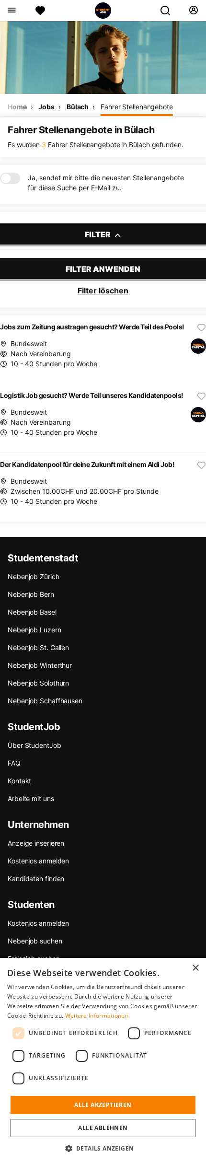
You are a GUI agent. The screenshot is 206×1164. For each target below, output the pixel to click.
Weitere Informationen (96, 1016)
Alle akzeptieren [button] (102, 1105)
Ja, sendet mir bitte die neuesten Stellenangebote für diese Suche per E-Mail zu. (106, 183)
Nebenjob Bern (31, 594)
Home (17, 107)
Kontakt (19, 781)
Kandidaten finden (36, 878)
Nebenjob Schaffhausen (45, 701)
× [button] (195, 968)
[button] (103, 1148)
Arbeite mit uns (31, 798)
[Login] (193, 10)
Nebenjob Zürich (33, 576)
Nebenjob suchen (35, 941)
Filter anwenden (103, 269)
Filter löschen (103, 290)
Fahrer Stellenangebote (137, 107)
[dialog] (103, 1061)
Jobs (46, 107)
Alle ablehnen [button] (102, 1128)
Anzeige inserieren (36, 843)
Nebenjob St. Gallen (38, 647)
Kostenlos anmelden (38, 861)
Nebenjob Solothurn (38, 683)
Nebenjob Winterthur (40, 665)
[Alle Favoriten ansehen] (40, 10)
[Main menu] (11, 10)
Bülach (78, 107)
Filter (98, 234)
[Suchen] (169, 10)
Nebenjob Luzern (34, 630)
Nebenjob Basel (32, 612)
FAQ (14, 763)
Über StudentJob (34, 745)
